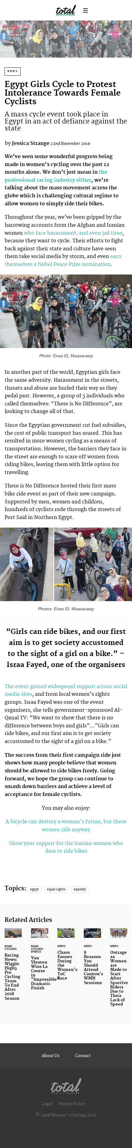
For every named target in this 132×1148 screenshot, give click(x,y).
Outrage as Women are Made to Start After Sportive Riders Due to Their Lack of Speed (118, 971)
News (12, 71)
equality (80, 889)
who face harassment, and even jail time (73, 233)
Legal (47, 1103)
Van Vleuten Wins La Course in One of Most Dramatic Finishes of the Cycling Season (39, 963)
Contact (83, 1055)
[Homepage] (66, 1084)
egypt (34, 889)
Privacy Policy (71, 1103)
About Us (51, 1055)
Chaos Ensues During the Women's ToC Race (66, 958)
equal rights (56, 889)
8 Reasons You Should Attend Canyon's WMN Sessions (92, 960)
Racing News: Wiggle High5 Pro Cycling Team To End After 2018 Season (13, 968)
